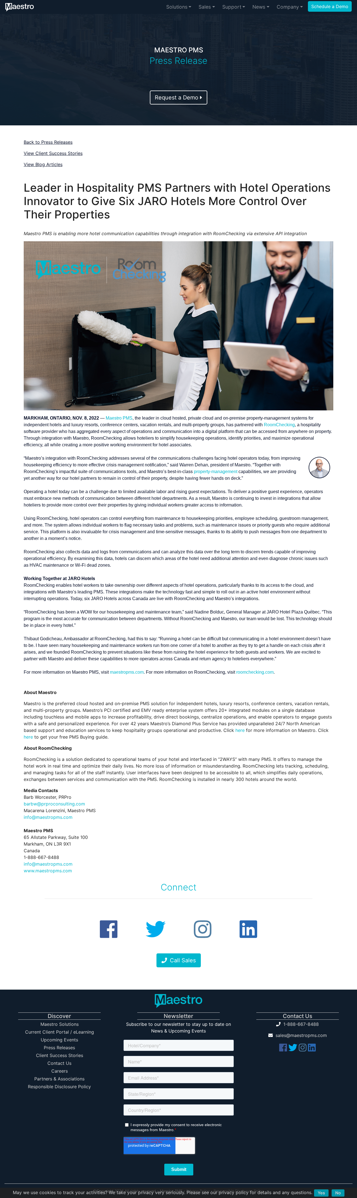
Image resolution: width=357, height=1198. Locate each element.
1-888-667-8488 (301, 1024)
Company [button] (288, 7)
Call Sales (183, 960)
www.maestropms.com (48, 870)
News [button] (258, 7)
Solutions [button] (176, 7)
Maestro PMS (119, 418)
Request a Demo (177, 97)
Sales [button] (205, 7)
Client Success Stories (59, 1055)
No (338, 1192)
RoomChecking (279, 424)
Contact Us (59, 1063)
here (240, 730)
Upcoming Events (59, 1040)
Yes (321, 1192)
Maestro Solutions (59, 1024)
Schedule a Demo (329, 6)
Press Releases (59, 1047)
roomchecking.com (255, 672)
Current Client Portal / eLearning (59, 1032)
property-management (215, 471)
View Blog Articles (43, 164)
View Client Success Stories (53, 153)
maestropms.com (127, 672)
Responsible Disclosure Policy (59, 1086)
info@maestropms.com (48, 817)
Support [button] (231, 7)
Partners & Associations (59, 1079)
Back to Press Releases (48, 142)
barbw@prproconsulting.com (54, 804)
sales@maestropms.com (301, 1035)
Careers (59, 1071)
